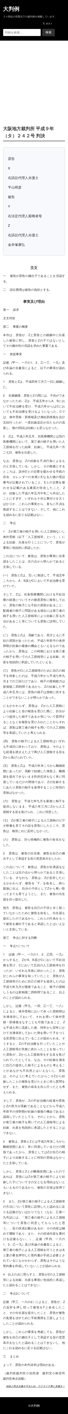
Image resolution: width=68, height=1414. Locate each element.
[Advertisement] (34, 77)
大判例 (11, 9)
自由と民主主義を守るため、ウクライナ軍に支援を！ (35, 1386)
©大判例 (34, 1405)
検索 (49, 32)
